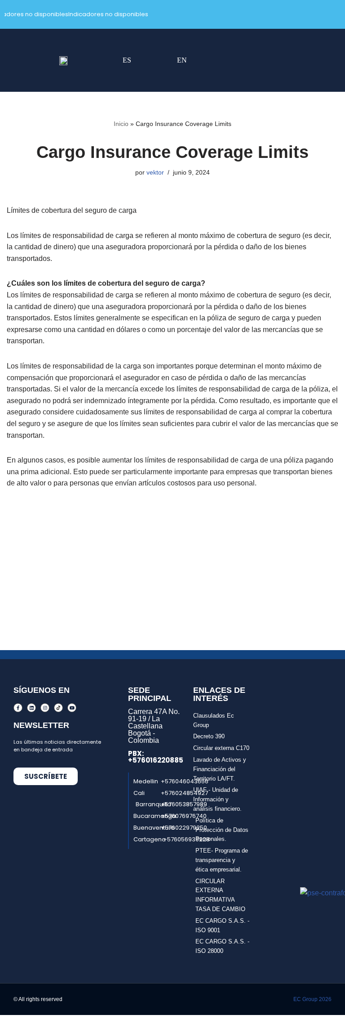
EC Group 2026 (312, 999)
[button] (230, 60)
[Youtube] (71, 707)
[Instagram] (44, 707)
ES (127, 60)
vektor (155, 172)
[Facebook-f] (17, 707)
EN (182, 60)
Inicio (121, 123)
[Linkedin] (31, 707)
